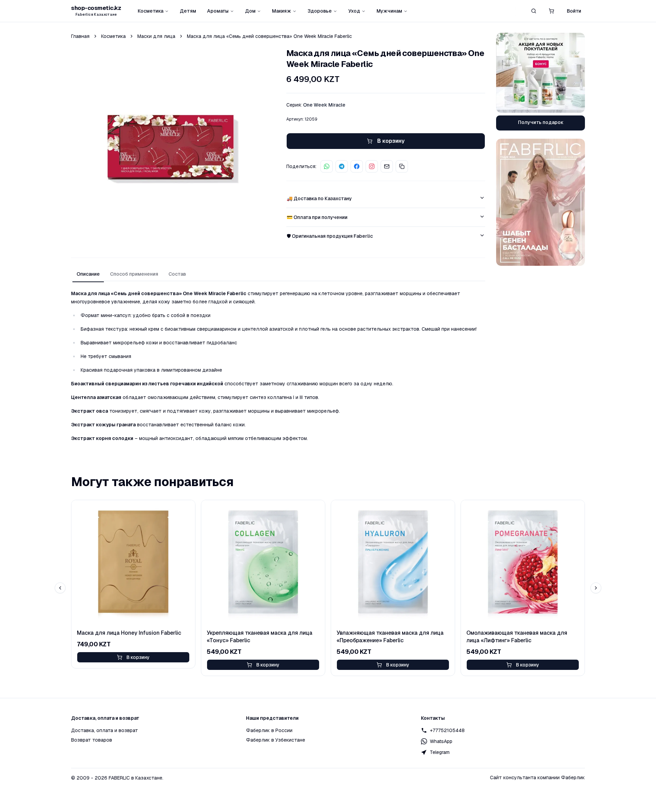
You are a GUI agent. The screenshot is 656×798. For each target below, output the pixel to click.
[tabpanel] (278, 365)
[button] (551, 11)
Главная (80, 36)
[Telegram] (342, 166)
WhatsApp (441, 741)
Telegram (440, 752)
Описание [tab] (88, 274)
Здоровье (320, 11)
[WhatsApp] (326, 166)
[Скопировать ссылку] (402, 166)
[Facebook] (357, 166)
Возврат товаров (91, 740)
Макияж (281, 11)
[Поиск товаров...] (534, 11)
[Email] (387, 166)
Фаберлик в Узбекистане (275, 740)
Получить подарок (540, 122)
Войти (574, 11)
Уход (354, 11)
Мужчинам (389, 11)
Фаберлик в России (269, 730)
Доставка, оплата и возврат (104, 730)
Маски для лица (156, 36)
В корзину (138, 657)
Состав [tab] (177, 274)
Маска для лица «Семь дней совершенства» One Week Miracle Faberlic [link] (269, 36)
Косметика (150, 11)
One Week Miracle (324, 105)
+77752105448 (447, 730)
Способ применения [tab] (134, 274)
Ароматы (218, 11)
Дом (250, 11)
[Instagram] (372, 166)
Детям (188, 11)
